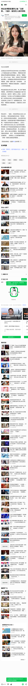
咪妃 (14, 141)
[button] (3, 684)
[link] (8, 684)
